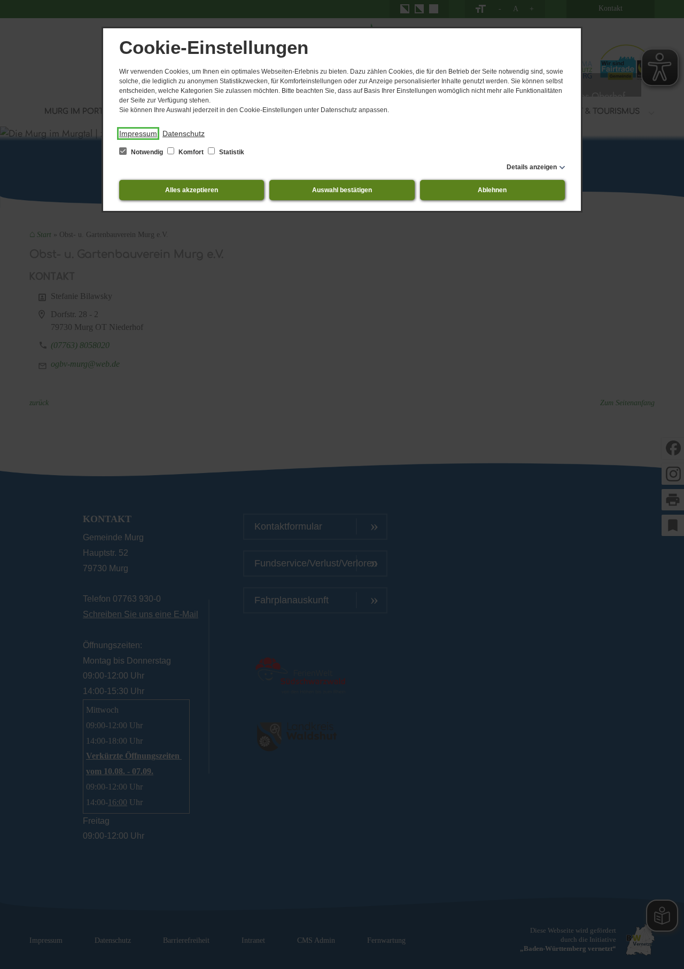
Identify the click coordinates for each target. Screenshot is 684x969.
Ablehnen (492, 190)
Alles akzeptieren (191, 190)
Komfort (191, 152)
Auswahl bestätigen (342, 190)
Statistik (230, 152)
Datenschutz (183, 133)
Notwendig (147, 152)
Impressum (138, 133)
